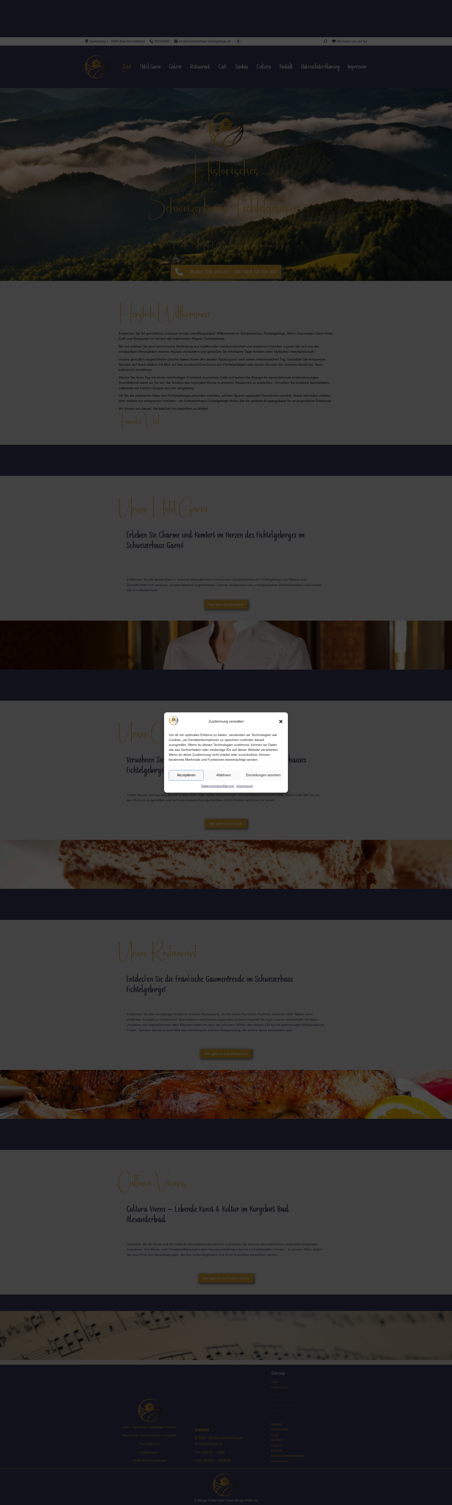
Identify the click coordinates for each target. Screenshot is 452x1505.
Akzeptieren (186, 775)
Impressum (244, 786)
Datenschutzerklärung (217, 786)
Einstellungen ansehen (263, 775)
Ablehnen (223, 775)
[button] (280, 721)
